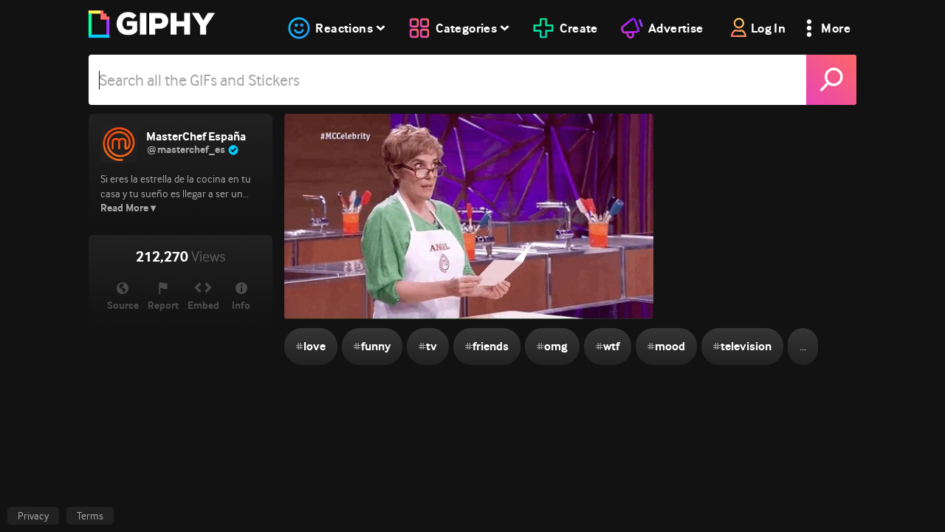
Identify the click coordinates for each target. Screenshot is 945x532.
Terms (90, 516)
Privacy (33, 516)
